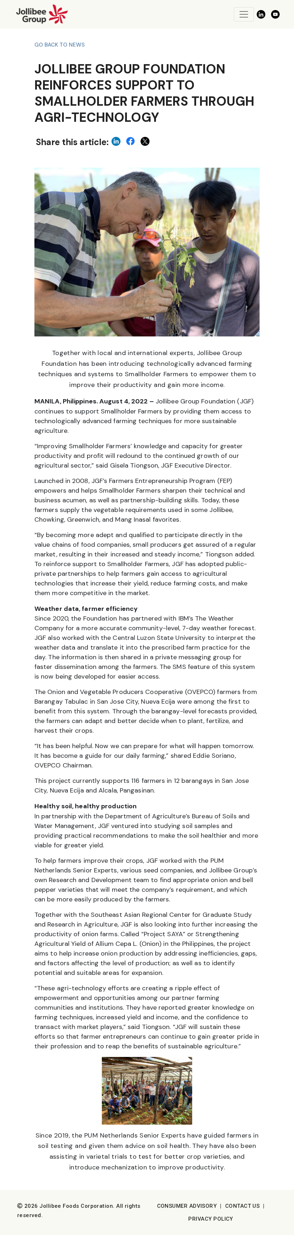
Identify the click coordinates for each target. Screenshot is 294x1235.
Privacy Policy (210, 1219)
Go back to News (59, 44)
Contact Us (242, 1206)
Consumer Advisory (187, 1206)
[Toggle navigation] (244, 14)
